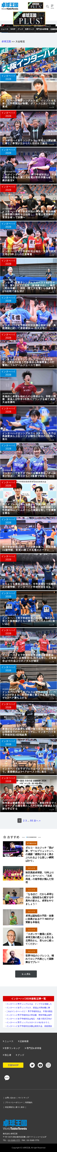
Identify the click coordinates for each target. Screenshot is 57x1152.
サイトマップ (23, 1098)
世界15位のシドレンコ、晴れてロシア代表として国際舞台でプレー (40, 958)
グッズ (20, 29)
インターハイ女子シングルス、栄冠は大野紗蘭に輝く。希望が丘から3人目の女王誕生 (27, 1008)
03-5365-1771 (14, 1140)
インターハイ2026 (8, 77)
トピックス (31, 868)
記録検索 (24, 1041)
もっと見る (26, 974)
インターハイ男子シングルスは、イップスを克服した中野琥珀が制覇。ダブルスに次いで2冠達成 (28, 1005)
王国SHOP (13, 1065)
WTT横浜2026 (31, 843)
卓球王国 (6, 41)
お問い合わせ (10, 1098)
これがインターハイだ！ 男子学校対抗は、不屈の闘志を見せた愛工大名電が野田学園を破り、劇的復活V (28, 1012)
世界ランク (29, 29)
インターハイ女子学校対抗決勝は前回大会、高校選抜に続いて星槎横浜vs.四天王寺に (28, 1027)
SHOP (12, 29)
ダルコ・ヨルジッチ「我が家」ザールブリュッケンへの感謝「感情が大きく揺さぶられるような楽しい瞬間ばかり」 (40, 854)
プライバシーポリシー (14, 1102)
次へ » (37, 820)
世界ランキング (12, 1048)
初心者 (7, 1055)
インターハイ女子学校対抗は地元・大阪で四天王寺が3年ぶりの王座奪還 (28, 1019)
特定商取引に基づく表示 (14, 1107)
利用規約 (28, 1102)
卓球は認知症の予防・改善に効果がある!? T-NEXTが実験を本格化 (40, 919)
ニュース (4, 29)
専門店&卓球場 (42, 29)
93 (31, 820)
